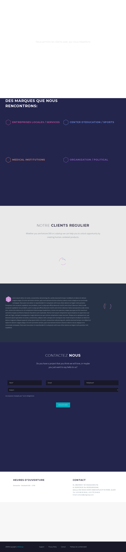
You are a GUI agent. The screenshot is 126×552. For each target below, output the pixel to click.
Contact (100, 5)
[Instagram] (117, 547)
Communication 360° (33, 5)
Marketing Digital (13, 5)
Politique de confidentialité (78, 547)
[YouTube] (120, 547)
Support (41, 547)
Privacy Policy (52, 547)
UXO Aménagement (115, 5)
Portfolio (49, 5)
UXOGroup (20, 547)
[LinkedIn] (115, 547)
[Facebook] (112, 547)
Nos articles (87, 5)
